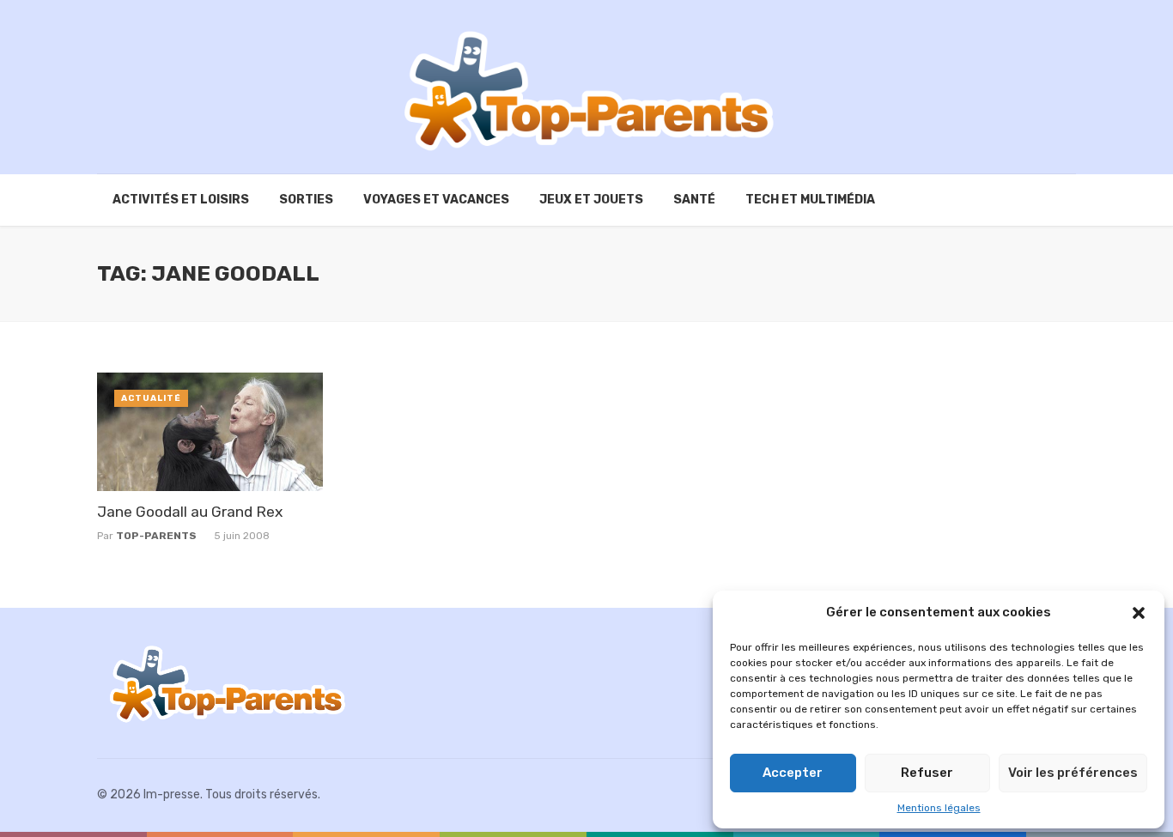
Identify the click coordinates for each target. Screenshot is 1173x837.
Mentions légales (939, 808)
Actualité (151, 398)
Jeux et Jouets (591, 199)
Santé (694, 199)
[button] (1138, 613)
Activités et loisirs (180, 199)
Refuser (927, 772)
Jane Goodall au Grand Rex (190, 511)
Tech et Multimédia (810, 199)
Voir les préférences (1073, 772)
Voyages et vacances (436, 199)
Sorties (306, 199)
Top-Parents (156, 536)
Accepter (793, 772)
